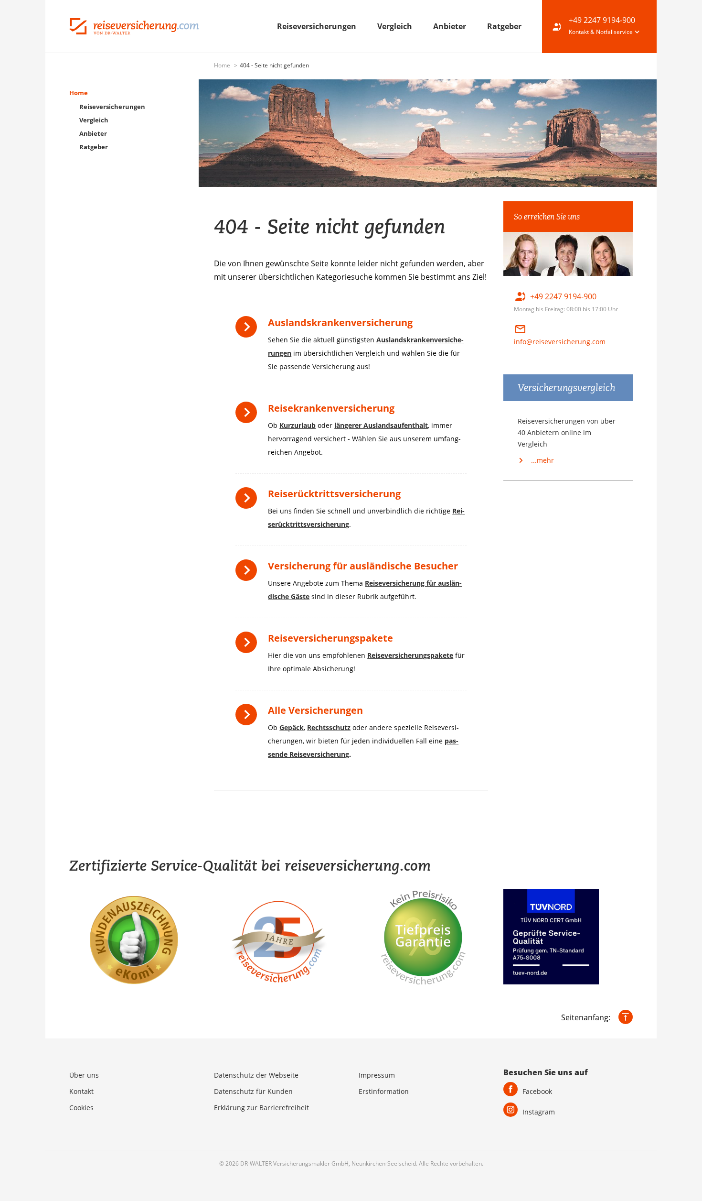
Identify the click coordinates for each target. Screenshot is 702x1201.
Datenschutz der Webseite (256, 1075)
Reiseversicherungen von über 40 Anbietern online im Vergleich (567, 432)
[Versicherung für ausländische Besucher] (248, 573)
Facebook (537, 1091)
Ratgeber (504, 26)
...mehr (541, 460)
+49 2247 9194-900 (602, 20)
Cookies (81, 1107)
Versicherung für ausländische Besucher (363, 565)
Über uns (84, 1075)
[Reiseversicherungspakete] (248, 645)
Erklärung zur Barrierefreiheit (261, 1107)
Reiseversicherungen (317, 26)
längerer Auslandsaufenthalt (381, 425)
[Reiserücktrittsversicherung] (248, 501)
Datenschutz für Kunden (253, 1091)
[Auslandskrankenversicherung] (248, 330)
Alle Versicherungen (315, 710)
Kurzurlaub (297, 425)
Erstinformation (384, 1091)
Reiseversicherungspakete (330, 638)
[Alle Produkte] (248, 717)
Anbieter (450, 26)
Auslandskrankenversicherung (340, 322)
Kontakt (81, 1091)
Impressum (377, 1075)
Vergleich (395, 26)
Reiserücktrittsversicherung (334, 493)
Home (223, 65)
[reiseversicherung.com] (134, 25)
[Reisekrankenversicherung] (248, 415)
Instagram (538, 1111)
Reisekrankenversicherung (331, 408)
